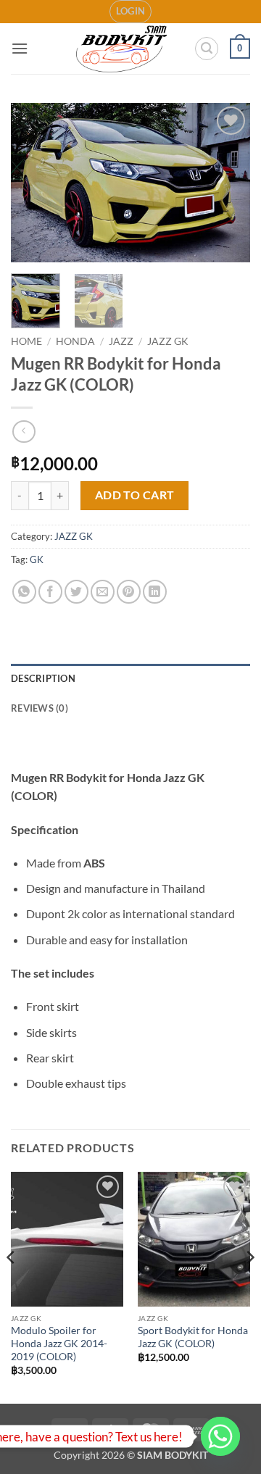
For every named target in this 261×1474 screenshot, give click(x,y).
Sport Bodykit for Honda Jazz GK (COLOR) (193, 1337)
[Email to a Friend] (103, 592)
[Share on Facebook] (50, 592)
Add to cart (135, 494)
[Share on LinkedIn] (155, 592)
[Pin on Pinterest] (129, 592)
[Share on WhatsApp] (24, 592)
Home (26, 341)
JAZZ (121, 341)
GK (37, 559)
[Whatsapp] (220, 1436)
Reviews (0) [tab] (39, 708)
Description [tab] (43, 678)
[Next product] (23, 431)
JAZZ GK (167, 341)
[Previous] (34, 183)
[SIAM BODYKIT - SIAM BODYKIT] (122, 49)
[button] (130, 11)
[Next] (227, 183)
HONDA (75, 341)
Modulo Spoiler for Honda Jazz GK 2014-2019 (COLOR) (59, 1343)
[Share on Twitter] (76, 592)
